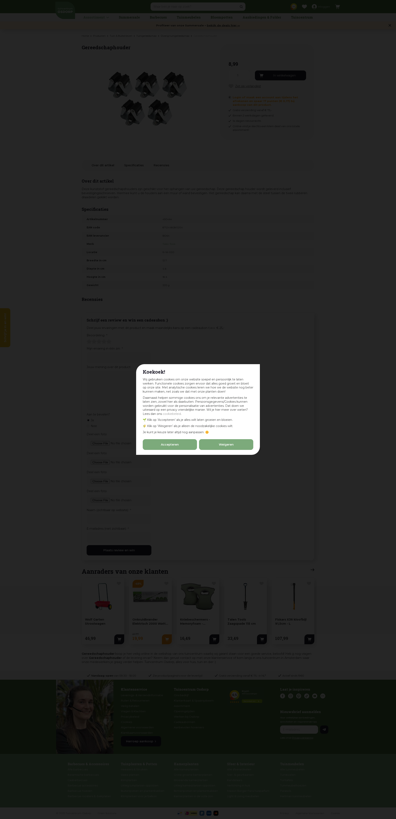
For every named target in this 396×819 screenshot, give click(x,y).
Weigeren (226, 444)
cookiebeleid (172, 414)
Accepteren (170, 444)
